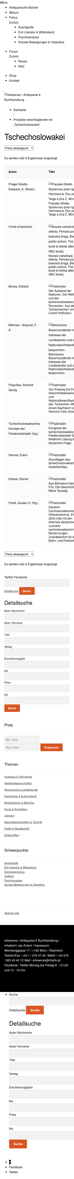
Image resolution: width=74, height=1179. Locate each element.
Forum (13, 51)
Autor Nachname (14, 611)
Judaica (9, 876)
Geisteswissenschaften (18, 783)
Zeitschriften (11, 835)
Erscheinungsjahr (14, 658)
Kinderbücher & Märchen (19, 803)
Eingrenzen (51, 747)
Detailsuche (11, 591)
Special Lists (11, 913)
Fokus (13, 17)
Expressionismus (14, 872)
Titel (6, 634)
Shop (12, 75)
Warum (14, 12)
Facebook (11, 965)
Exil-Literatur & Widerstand (36, 32)
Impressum (41, 945)
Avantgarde (26, 27)
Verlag (8, 647)
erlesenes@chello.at (46, 960)
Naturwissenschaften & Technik (23, 822)
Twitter (24, 965)
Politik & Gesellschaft (16, 828)
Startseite (19, 110)
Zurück (13, 22)
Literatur (9, 815)
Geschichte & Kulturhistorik (20, 796)
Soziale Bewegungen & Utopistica (41, 42)
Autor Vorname (13, 623)
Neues (22, 61)
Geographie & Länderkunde (21, 790)
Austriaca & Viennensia (18, 777)
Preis (7, 682)
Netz (21, 66)
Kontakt (14, 80)
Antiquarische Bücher (23, 7)
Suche (27, 591)
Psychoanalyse (28, 37)
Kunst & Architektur (15, 809)
